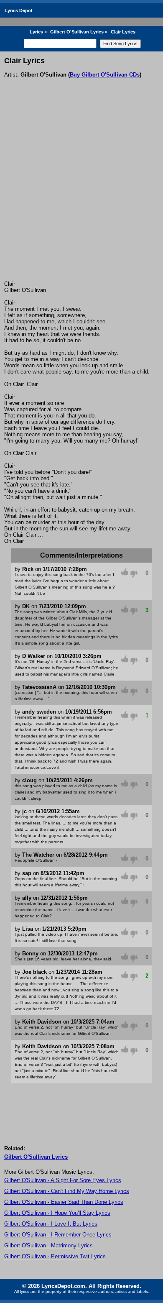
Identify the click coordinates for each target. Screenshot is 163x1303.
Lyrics (36, 31)
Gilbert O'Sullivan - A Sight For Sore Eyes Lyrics (62, 1180)
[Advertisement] (81, 194)
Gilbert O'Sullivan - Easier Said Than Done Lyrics (63, 1202)
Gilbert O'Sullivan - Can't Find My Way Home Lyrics (66, 1191)
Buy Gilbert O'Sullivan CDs (105, 75)
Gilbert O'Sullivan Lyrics (77, 31)
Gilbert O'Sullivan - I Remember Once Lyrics (58, 1234)
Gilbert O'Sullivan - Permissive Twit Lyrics (55, 1256)
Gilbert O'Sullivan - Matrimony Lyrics (48, 1245)
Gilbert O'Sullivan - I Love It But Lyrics (50, 1224)
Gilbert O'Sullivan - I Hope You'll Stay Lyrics (57, 1213)
